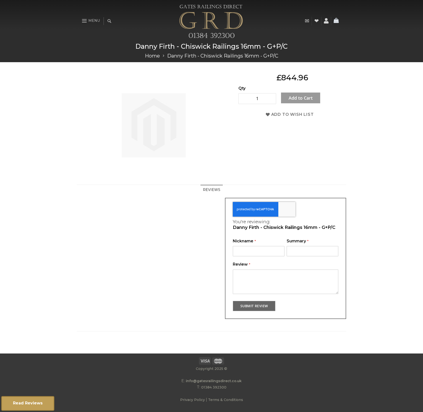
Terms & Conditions (225, 400)
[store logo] (211, 21)
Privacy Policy (192, 400)
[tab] (211, 190)
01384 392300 (213, 387)
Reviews (211, 190)
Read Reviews (28, 403)
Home (152, 56)
